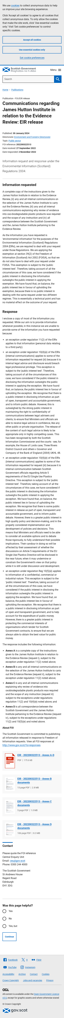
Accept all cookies (32, 40)
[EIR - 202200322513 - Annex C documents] (10, 807)
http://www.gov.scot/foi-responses (21, 745)
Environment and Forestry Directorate (32, 137)
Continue (9, 936)
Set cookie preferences (32, 57)
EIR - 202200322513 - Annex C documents (34, 803)
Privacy (49, 980)
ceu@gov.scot (17, 860)
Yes (11, 911)
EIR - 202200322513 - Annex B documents (34, 780)
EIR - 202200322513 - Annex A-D (35, 755)
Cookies (45, 974)
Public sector (15, 140)
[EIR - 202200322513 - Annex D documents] (10, 830)
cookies (15, 5)
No (10, 918)
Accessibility (8, 974)
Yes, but (13, 926)
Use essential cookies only (32, 50)
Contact (34, 974)
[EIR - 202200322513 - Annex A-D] (10, 760)
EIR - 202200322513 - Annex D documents (34, 826)
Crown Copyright (10, 980)
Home (5, 89)
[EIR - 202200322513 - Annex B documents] (10, 784)
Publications (17, 89)
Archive (22, 974)
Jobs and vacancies (32, 980)
